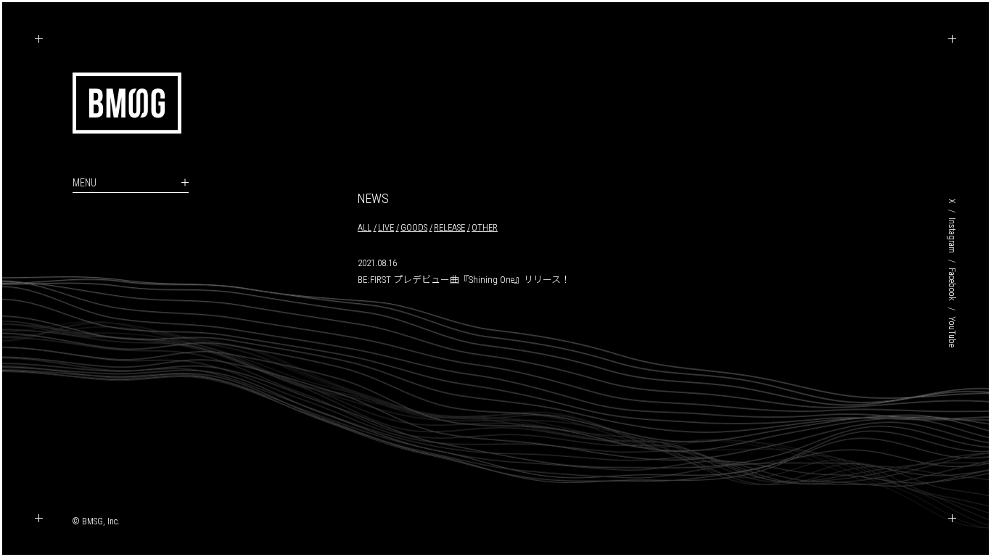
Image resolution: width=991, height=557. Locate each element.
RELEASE (449, 227)
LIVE (386, 227)
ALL (364, 227)
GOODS (413, 227)
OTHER (485, 227)
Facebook (952, 284)
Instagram (952, 235)
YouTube (952, 331)
